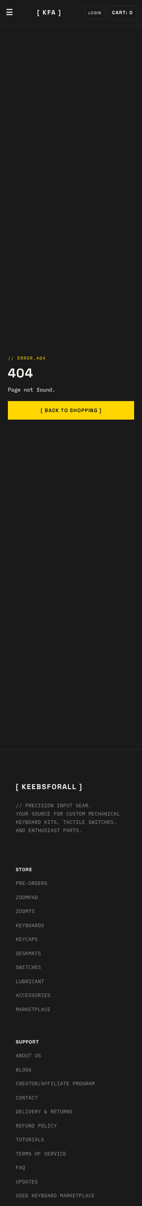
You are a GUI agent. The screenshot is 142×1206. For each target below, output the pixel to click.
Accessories (33, 995)
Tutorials (30, 1139)
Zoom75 (25, 911)
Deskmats (28, 953)
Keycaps (27, 939)
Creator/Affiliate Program (55, 1083)
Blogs (24, 1069)
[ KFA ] (49, 12)
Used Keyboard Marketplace (55, 1195)
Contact (27, 1097)
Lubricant (30, 981)
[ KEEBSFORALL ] (49, 786)
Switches (28, 967)
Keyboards (30, 925)
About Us (28, 1055)
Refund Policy (36, 1125)
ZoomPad (27, 897)
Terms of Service (41, 1153)
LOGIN (94, 12)
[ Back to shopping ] (71, 410)
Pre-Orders (31, 883)
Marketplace (33, 1009)
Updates (27, 1181)
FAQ (20, 1167)
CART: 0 (122, 12)
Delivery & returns (44, 1111)
